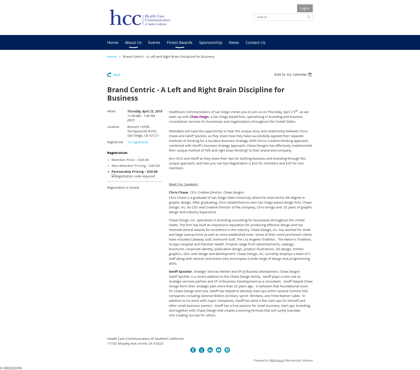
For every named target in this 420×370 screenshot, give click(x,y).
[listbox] (293, 74)
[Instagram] (227, 350)
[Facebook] (193, 350)
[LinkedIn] (210, 350)
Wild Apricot (276, 360)
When (111, 111)
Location (113, 127)
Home (111, 56)
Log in (305, 8)
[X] (201, 350)
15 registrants (137, 142)
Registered (115, 142)
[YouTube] (218, 350)
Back (117, 74)
